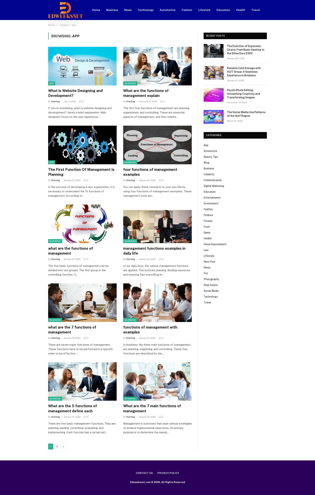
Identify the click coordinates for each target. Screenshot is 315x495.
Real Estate (211, 285)
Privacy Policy (168, 473)
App (52, 83)
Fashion (187, 9)
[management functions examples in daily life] (157, 224)
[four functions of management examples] (157, 145)
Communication (213, 180)
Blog (206, 162)
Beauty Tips (211, 156)
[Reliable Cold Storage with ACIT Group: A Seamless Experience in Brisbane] (214, 73)
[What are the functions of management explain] (157, 66)
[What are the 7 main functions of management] (157, 381)
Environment (211, 203)
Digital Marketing (214, 185)
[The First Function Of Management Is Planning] (82, 145)
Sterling (55, 101)
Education (223, 9)
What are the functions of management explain (146, 93)
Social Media (211, 290)
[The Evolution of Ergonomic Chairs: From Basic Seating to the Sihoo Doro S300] (214, 51)
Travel (255, 9)
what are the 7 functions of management (72, 329)
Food (207, 226)
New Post (209, 261)
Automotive (168, 9)
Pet (206, 273)
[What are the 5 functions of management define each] (82, 381)
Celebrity (209, 174)
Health (240, 9)
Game (207, 232)
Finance (208, 215)
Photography (211, 279)
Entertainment (212, 197)
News (128, 9)
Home (96, 9)
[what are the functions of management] (82, 224)
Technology (145, 9)
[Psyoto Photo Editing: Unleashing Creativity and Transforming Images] (214, 95)
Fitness (208, 220)
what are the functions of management (70, 251)
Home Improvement (215, 244)
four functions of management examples (150, 172)
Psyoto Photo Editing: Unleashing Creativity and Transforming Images (243, 94)
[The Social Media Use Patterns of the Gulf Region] (214, 117)
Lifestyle (204, 9)
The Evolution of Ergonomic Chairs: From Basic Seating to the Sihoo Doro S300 (245, 50)
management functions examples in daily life (154, 251)
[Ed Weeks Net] (65, 10)
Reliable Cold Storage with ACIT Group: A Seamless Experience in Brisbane (244, 72)
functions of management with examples (150, 329)
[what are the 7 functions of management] (82, 302)
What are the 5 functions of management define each (72, 408)
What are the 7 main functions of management (152, 408)
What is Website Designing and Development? (75, 93)
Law (206, 250)
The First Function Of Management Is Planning (81, 172)
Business (112, 9)
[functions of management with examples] (157, 302)
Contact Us (144, 473)
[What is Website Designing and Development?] (82, 66)
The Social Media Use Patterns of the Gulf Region (246, 114)
